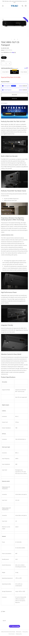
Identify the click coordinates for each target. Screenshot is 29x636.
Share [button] (3, 611)
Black (4, 57)
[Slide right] (17, 39)
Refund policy (18, 631)
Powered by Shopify (11, 631)
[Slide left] (11, 39)
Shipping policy (19, 633)
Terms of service (12, 633)
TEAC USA (6, 631)
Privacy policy (25, 631)
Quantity (3, 60)
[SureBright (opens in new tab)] (26, 68)
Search (4, 620)
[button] (2, 5)
